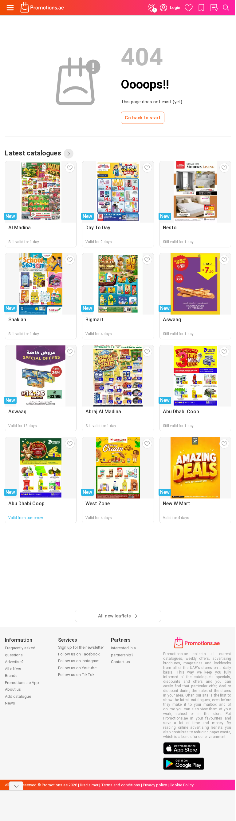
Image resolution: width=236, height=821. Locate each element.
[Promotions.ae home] (42, 7)
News (10, 703)
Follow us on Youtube (77, 668)
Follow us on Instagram (79, 661)
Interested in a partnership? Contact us (123, 655)
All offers (13, 668)
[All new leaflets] (68, 153)
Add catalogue (18, 696)
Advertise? (14, 661)
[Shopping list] (214, 8)
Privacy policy (155, 785)
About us (13, 689)
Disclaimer (89, 785)
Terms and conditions (120, 785)
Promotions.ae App (22, 682)
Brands (11, 675)
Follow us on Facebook (79, 654)
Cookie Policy (182, 785)
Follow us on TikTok (76, 674)
